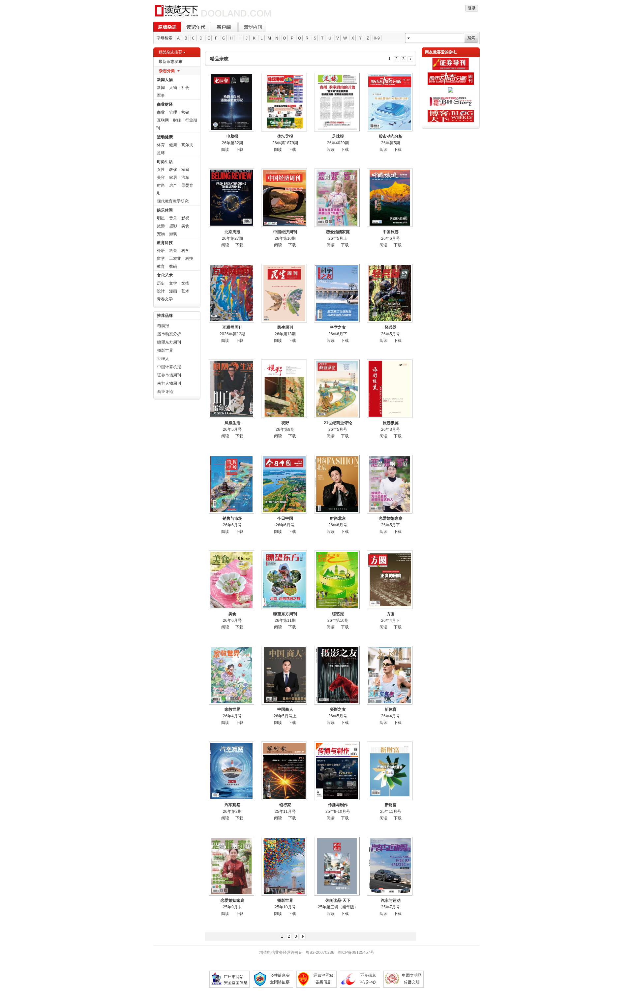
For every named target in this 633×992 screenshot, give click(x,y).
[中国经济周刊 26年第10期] (284, 198)
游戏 (173, 234)
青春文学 (165, 299)
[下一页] (410, 59)
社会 (185, 87)
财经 (177, 120)
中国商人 (285, 709)
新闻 (161, 87)
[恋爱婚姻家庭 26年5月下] (389, 484)
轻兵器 (391, 327)
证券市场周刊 (169, 375)
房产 (173, 185)
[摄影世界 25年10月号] (284, 866)
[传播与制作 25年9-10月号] (337, 771)
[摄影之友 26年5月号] (337, 675)
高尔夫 (187, 145)
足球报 (338, 136)
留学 (161, 258)
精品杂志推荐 (170, 52)
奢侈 (173, 169)
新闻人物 (165, 79)
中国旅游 (391, 232)
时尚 (161, 185)
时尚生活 (165, 161)
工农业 (175, 258)
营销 (185, 112)
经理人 (163, 358)
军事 (161, 95)
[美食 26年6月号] (231, 580)
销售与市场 (232, 518)
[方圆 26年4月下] (389, 580)
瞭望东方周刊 (169, 342)
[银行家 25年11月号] (284, 771)
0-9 (377, 38)
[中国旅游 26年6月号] (389, 198)
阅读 (225, 149)
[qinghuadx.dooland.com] (213, 16)
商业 (161, 112)
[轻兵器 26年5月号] (389, 293)
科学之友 (338, 327)
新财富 (391, 805)
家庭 (185, 169)
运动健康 (165, 137)
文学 (173, 283)
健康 (173, 145)
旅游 (161, 226)
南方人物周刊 (169, 383)
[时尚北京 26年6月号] (337, 484)
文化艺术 (165, 275)
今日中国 (285, 518)
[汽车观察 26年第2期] (231, 771)
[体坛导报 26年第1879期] (284, 102)
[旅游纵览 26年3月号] (389, 389)
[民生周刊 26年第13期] (284, 293)
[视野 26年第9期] (284, 389)
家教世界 (232, 709)
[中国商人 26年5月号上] (284, 675)
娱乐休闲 (165, 210)
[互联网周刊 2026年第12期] (231, 293)
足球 (161, 153)
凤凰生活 (232, 423)
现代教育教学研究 (173, 201)
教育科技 (165, 242)
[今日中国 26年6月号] (284, 484)
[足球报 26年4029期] (337, 102)
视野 (285, 423)
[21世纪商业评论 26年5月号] (337, 389)
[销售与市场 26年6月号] (231, 484)
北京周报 (232, 232)
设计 (161, 291)
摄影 (173, 226)
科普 (173, 250)
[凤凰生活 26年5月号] (231, 389)
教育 (161, 266)
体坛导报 (285, 136)
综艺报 (338, 614)
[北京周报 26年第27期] (231, 198)
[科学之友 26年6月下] (337, 293)
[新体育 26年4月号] (389, 675)
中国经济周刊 (285, 232)
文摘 (185, 283)
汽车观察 (232, 805)
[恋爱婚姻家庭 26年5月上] (337, 198)
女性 (161, 169)
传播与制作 (338, 805)
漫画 (173, 291)
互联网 (163, 120)
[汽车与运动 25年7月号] (389, 866)
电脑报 (163, 325)
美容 (161, 177)
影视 (185, 218)
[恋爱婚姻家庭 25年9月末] (231, 866)
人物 (173, 87)
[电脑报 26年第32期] (231, 102)
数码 (173, 266)
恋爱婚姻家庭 (338, 232)
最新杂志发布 (170, 61)
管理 (173, 112)
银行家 (285, 805)
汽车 (185, 177)
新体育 (391, 709)
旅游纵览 (391, 423)
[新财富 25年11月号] (389, 771)
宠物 (161, 234)
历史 (161, 283)
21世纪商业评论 (338, 423)
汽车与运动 (391, 900)
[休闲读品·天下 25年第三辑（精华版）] (337, 866)
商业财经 (165, 104)
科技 (189, 258)
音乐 (173, 218)
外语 (161, 250)
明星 (161, 218)
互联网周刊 (232, 327)
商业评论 (165, 391)
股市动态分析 (169, 334)
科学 (185, 250)
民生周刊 (285, 327)
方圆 (391, 614)
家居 (173, 177)
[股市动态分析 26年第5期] (389, 102)
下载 (239, 149)
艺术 (185, 291)
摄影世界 (165, 350)
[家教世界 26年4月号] (231, 675)
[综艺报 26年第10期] (337, 580)
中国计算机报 (169, 367)
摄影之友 (338, 709)
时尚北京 (338, 518)
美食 (185, 226)
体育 (161, 145)
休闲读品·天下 (337, 900)
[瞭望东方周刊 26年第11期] (284, 580)
